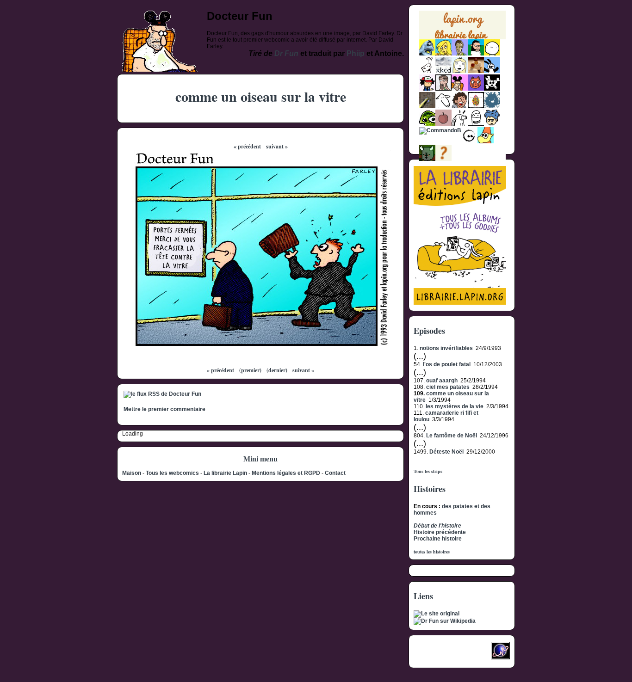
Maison (131, 473)
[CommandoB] (440, 130)
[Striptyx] (460, 106)
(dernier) (276, 370)
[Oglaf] (443, 53)
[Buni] (492, 71)
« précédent (247, 146)
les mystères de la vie (454, 406)
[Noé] (427, 106)
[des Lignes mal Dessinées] (460, 71)
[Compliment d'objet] (443, 124)
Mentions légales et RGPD (286, 473)
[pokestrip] (427, 89)
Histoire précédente (440, 532)
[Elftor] (485, 141)
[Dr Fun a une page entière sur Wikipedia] (445, 621)
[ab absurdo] (492, 53)
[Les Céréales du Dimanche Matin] (460, 53)
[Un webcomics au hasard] (443, 159)
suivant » (277, 146)
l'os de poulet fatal (447, 364)
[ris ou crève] (460, 124)
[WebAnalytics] (432, 653)
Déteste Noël (446, 452)
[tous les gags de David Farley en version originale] (436, 613)
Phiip (356, 53)
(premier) (250, 370)
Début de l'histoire (437, 525)
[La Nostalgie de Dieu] (469, 141)
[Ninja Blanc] (476, 124)
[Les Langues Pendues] (427, 124)
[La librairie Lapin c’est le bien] (460, 303)
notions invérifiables (446, 348)
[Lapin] (427, 53)
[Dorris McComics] (476, 89)
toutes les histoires (432, 551)
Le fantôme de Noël (451, 435)
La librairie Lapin (225, 473)
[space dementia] (492, 89)
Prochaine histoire (438, 538)
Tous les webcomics (172, 473)
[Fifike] (427, 71)
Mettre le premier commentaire (164, 409)
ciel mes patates (448, 387)
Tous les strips (428, 471)
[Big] (476, 71)
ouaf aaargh (442, 380)
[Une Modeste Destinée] (492, 124)
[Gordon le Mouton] (443, 106)
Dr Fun (286, 53)
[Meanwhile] (492, 106)
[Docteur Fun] (460, 89)
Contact (335, 473)
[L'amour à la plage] (476, 106)
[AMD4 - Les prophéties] (427, 159)
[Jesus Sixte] (443, 89)
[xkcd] (443, 71)
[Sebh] (476, 53)
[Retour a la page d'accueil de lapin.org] (462, 28)
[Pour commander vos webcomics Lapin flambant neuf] (462, 38)
